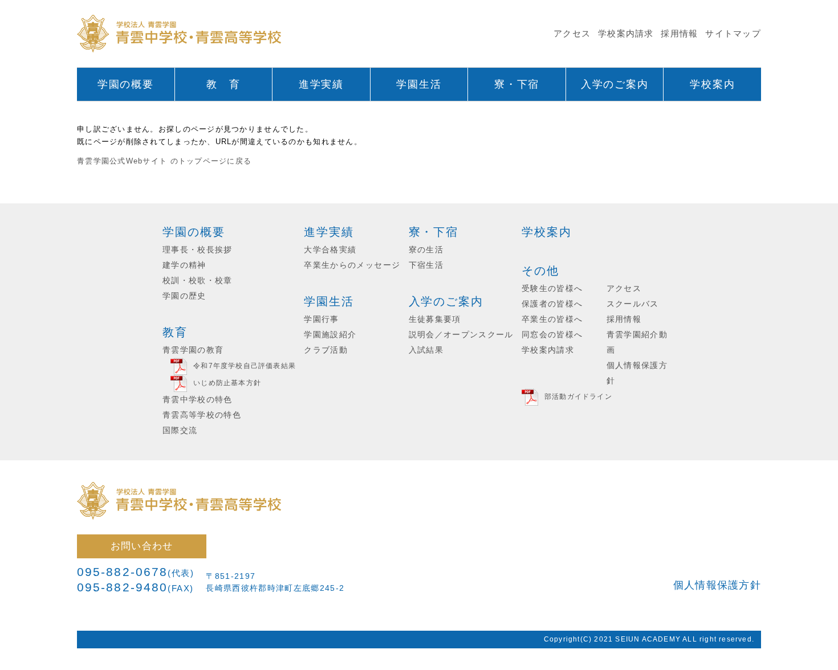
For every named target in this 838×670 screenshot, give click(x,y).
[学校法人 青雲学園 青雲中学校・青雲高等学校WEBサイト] (179, 34)
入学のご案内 (446, 301)
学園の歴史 (184, 296)
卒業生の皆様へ (552, 319)
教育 (175, 332)
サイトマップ (733, 33)
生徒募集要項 (435, 319)
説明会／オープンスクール (461, 334)
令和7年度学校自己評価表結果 (244, 366)
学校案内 (547, 232)
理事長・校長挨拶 (197, 250)
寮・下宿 (434, 232)
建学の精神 (184, 265)
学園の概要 (193, 232)
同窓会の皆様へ (552, 334)
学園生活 (329, 301)
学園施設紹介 (330, 334)
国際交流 (179, 430)
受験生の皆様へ (552, 288)
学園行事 (321, 319)
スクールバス (633, 304)
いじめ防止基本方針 (227, 383)
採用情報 (679, 33)
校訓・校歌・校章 (197, 280)
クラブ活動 (326, 350)
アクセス (572, 33)
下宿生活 (426, 265)
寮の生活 (426, 250)
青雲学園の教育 (192, 350)
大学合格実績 (330, 250)
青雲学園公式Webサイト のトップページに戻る (164, 161)
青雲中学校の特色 (197, 399)
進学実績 (329, 232)
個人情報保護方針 (717, 585)
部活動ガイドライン (578, 397)
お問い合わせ (142, 546)
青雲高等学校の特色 (201, 415)
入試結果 (426, 350)
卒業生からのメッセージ (352, 265)
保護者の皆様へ (552, 304)
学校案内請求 (626, 33)
